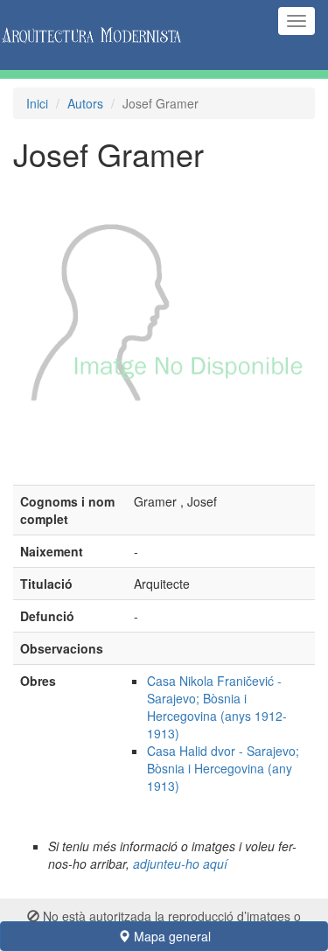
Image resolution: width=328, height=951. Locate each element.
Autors (85, 103)
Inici (37, 103)
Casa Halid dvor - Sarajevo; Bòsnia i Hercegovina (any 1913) (223, 768)
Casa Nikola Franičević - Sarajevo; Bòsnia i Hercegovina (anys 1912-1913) (217, 707)
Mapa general (170, 936)
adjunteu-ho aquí (180, 863)
